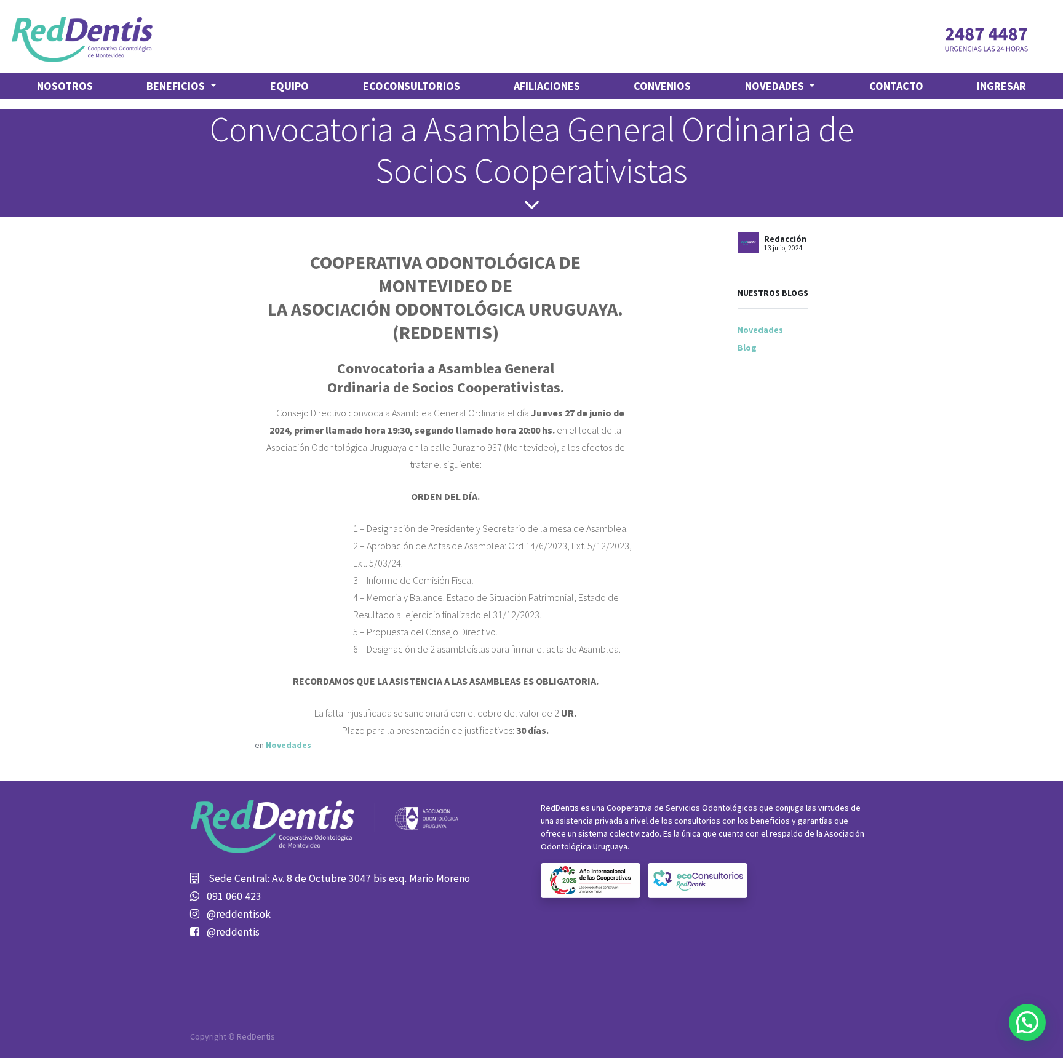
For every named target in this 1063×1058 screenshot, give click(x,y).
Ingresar (1001, 86)
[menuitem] (65, 86)
